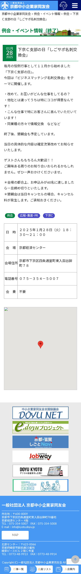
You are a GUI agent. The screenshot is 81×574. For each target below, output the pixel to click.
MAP (15, 535)
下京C (49, 215)
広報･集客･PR (29, 215)
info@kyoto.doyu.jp (23, 527)
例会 (10, 215)
